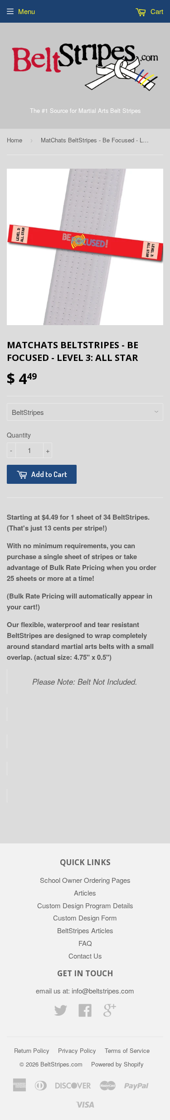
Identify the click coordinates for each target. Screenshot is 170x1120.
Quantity (19, 434)
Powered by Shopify (117, 1064)
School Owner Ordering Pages (85, 880)
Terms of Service (127, 1050)
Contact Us (85, 955)
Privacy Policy (77, 1050)
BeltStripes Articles (85, 930)
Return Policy (31, 1050)
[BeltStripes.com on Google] (110, 1013)
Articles (85, 892)
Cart (156, 11)
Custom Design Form (85, 917)
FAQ (85, 943)
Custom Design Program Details (85, 905)
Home (14, 140)
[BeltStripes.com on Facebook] (85, 1013)
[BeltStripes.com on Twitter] (61, 1013)
